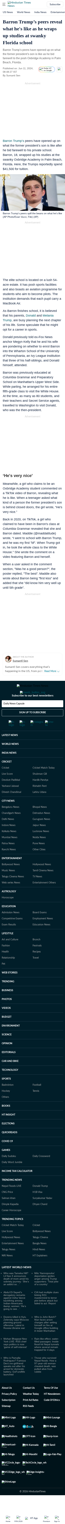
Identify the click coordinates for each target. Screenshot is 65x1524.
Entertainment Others (44, 896)
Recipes (37, 965)
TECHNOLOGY (10, 1084)
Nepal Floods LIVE (11, 1200)
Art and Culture (10, 953)
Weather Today (31, 1408)
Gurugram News (41, 833)
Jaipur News (39, 839)
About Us (7, 1402)
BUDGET (6, 1031)
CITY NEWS (8, 815)
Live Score (7, 788)
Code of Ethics (52, 1414)
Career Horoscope (11, 1224)
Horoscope (8, 911)
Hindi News (39, 1263)
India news (40, 12)
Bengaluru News (10, 821)
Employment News (43, 932)
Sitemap (6, 1420)
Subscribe (55, 4)
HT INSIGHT (8, 1128)
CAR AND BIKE (10, 1075)
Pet (3, 978)
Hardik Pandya (40, 794)
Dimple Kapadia (10, 1218)
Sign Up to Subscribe (32, 726)
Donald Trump (40, 1200)
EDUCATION (9, 920)
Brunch (36, 953)
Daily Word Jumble (12, 1176)
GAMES (6, 1164)
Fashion (6, 959)
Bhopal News (40, 821)
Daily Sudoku (9, 1170)
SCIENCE (7, 1048)
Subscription (8, 1414)
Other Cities (39, 863)
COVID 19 (7, 1155)
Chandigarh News (11, 827)
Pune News (39, 857)
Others (5, 1111)
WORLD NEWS (10, 758)
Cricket (5, 782)
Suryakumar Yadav (42, 1212)
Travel (36, 971)
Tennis (36, 1105)
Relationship (8, 971)
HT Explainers (40, 1269)
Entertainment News (13, 1257)
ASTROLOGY (9, 905)
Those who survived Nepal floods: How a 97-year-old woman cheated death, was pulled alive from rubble (45, 1378)
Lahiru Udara (39, 806)
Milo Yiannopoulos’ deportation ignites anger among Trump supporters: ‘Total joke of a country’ (46, 1293)
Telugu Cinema (40, 1251)
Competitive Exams (12, 932)
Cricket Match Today (44, 782)
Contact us (29, 1402)
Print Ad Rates (30, 1414)
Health (5, 965)
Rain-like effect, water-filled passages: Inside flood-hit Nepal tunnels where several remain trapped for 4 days (46, 1358)
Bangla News (39, 1257)
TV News (37, 890)
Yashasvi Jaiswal (10, 800)
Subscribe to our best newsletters (32, 709)
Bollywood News (11, 878)
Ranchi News (9, 863)
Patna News (8, 857)
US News (8, 12)
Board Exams (40, 926)
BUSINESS (7, 1004)
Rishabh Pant (40, 800)
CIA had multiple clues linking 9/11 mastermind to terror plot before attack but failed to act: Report (46, 1312)
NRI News (7, 1269)
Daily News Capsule (13, 717)
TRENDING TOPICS (12, 1233)
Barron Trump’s (13, 141)
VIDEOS (6, 1022)
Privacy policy (9, 1408)
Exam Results (9, 938)
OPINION (7, 1057)
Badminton (8, 1099)
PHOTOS (7, 1013)
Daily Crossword (41, 1170)
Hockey (6, 1105)
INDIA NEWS (9, 767)
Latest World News (16, 1281)
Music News (8, 884)
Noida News (39, 851)
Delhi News (8, 833)
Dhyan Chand (40, 1218)
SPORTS (6, 1093)
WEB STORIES (10, 986)
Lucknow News (41, 845)
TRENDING (8, 995)
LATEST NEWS (10, 749)
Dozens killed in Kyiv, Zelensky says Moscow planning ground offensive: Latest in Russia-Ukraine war (16, 1336)
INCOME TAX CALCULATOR (17, 1185)
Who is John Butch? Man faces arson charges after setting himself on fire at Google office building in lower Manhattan (46, 1337)
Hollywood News (42, 878)
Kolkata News (9, 845)
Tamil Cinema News (43, 884)
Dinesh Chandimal (11, 806)
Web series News (11, 896)
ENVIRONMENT (11, 1039)
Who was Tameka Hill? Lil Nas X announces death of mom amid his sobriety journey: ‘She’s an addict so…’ (16, 1293)
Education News (41, 938)
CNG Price (7, 1206)
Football (37, 1099)
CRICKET (7, 775)
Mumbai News (9, 851)
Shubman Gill (40, 788)
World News (23, 12)
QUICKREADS (9, 1146)
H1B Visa (37, 1206)
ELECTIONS (8, 1137)
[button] (4, 4)
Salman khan (8, 1212)
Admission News (10, 926)
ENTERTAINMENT (12, 872)
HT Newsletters (52, 1408)
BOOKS (6, 1120)
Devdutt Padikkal (11, 794)
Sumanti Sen (20, 660)
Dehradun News (41, 827)
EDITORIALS (9, 1066)
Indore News (8, 839)
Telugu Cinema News (13, 890)
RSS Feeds (28, 1420)
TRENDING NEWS (12, 1194)
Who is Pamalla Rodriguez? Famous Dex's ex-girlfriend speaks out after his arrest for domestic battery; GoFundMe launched (14, 1380)
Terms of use (51, 1402)
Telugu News (8, 1263)
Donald (31, 315)
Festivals (37, 959)
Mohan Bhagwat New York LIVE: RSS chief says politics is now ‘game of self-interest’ (15, 1356)
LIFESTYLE (7, 947)
